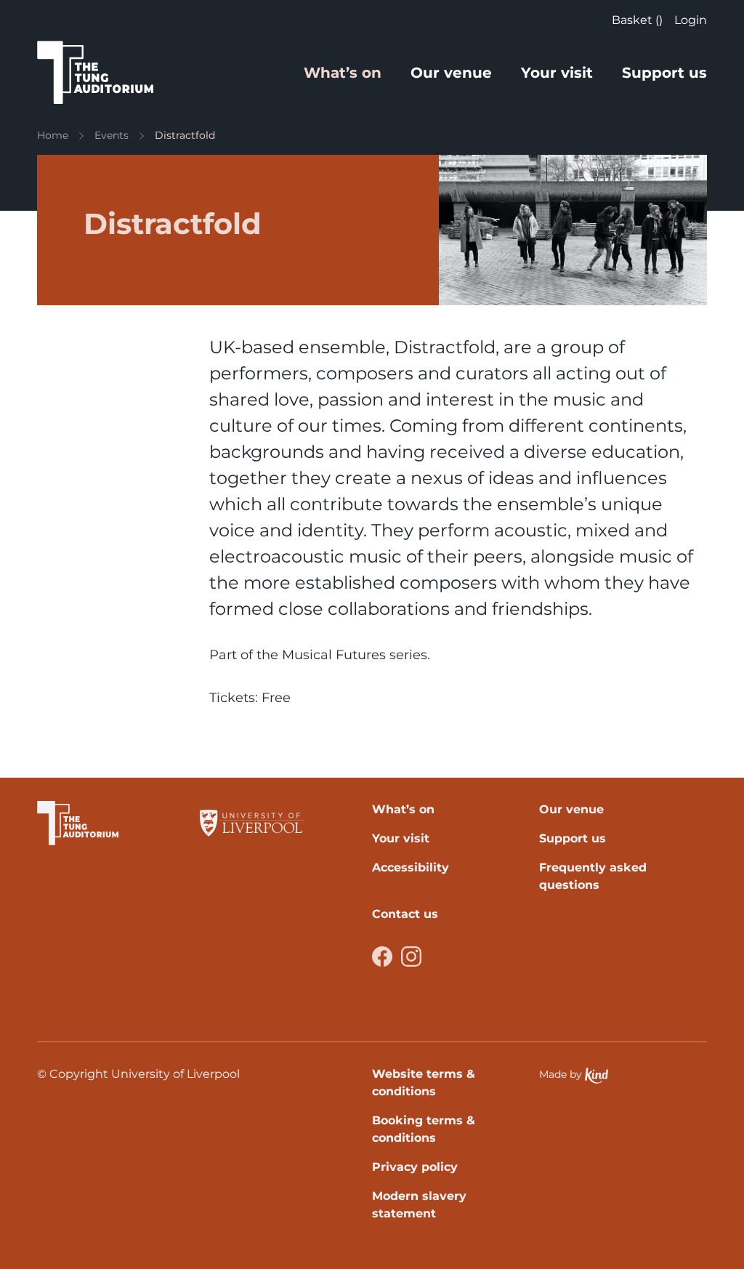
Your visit (557, 72)
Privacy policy (415, 1167)
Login (690, 20)
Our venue (451, 72)
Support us (664, 72)
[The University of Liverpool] (252, 823)
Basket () (637, 20)
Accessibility (410, 867)
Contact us (405, 914)
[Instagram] (411, 956)
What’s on (342, 72)
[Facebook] (382, 956)
